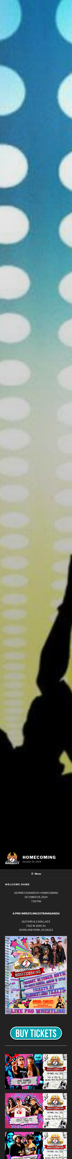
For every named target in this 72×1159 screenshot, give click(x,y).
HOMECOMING (39, 857)
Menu (38, 873)
